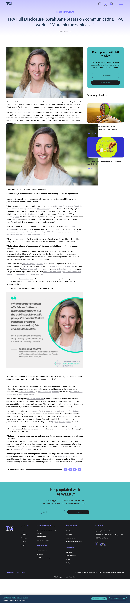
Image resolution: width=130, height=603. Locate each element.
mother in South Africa (52, 271)
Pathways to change (43, 540)
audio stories (51, 266)
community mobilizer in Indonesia (29, 274)
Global (15, 449)
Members (24, 534)
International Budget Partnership (35, 269)
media (28, 229)
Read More (90, 133)
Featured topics (70, 538)
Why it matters (41, 536)
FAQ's (23, 545)
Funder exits (40, 554)
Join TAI (23, 541)
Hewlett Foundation (32, 214)
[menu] (121, 4)
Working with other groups (74, 541)
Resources (70, 547)
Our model (69, 534)
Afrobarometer (43, 208)
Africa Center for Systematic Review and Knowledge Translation (53, 411)
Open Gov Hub (68, 266)
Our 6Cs (68, 531)
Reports (68, 559)
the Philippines (65, 421)
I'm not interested (118, 598)
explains (16, 216)
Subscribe (105, 82)
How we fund (42, 546)
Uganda (55, 421)
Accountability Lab (26, 278)
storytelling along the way (33, 263)
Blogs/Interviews (71, 555)
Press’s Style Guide (25, 449)
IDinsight (62, 416)
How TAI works (71, 526)
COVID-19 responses (27, 391)
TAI (62, 31)
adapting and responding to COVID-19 (41, 232)
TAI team (24, 538)
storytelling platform (61, 269)
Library (68, 563)
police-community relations (48, 391)
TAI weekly (69, 552)
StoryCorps (14, 269)
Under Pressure (63, 456)
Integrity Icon (26, 281)
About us (25, 526)
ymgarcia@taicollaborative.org (104, 531)
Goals (23, 531)
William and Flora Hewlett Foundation (68, 206)
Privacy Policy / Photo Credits (15, 572)
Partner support (42, 551)
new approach (68, 404)
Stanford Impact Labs (35, 398)
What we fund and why (46, 526)
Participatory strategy (43, 558)
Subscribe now (100, 598)
